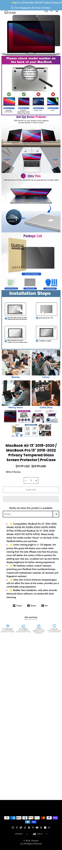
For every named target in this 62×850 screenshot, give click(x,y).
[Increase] (36, 480)
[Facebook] (17, 827)
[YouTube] (37, 827)
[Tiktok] (25, 827)
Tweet (19, 605)
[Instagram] (13, 827)
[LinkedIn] (45, 827)
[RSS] (49, 827)
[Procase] (10, 12)
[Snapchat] (29, 827)
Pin (46, 605)
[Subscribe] (56, 514)
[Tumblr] (41, 827)
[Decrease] (26, 480)
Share (33, 605)
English (19, 833)
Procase (35, 840)
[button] (31, 499)
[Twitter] (21, 827)
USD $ (39, 833)
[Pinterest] (33, 827)
